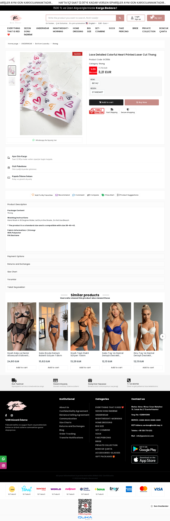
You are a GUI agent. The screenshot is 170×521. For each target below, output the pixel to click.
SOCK (112, 28)
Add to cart (107, 102)
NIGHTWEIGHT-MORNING (61, 30)
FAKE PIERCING (124, 30)
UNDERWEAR (42, 28)
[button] (24, 93)
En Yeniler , (50, 23)
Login (137, 16)
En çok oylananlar (77, 23)
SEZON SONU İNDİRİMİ (28, 31)
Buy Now (143, 102)
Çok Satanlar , (62, 23)
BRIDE (135, 28)
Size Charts (65, 422)
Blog (61, 430)
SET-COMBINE (100, 30)
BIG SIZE (89, 30)
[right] (162, 336)
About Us (64, 407)
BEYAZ (95, 83)
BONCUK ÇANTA (103, 449)
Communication (68, 418)
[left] (7, 336)
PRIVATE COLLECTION (148, 30)
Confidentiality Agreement (73, 411)
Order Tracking (67, 433)
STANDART (97, 92)
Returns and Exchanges (72, 426)
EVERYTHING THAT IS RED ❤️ (13, 31)
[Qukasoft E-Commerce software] (85, 518)
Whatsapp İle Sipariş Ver (46, 140)
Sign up (138, 19)
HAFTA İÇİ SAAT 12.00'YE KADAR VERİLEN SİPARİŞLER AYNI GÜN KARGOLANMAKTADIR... (112, 3)
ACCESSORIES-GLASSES (107, 452)
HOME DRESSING (78, 30)
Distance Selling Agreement (74, 415)
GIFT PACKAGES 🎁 (105, 456)
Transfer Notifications (71, 437)
